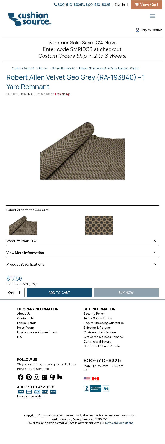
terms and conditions (119, 423)
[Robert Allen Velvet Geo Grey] (82, 150)
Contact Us (25, 318)
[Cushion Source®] (29, 24)
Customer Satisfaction (100, 332)
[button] (148, 30)
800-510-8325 (70, 4)
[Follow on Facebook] (20, 378)
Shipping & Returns (97, 327)
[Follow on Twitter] (44, 378)
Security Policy (94, 313)
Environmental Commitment (37, 332)
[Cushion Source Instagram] (37, 378)
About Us (23, 313)
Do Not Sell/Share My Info (102, 346)
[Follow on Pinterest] (29, 378)
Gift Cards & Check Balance (103, 337)
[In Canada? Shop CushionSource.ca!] (95, 381)
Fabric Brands (26, 323)
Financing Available (30, 396)
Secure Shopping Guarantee (104, 323)
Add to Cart (59, 293)
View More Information (25, 252)
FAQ (20, 337)
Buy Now (126, 293)
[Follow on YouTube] (52, 378)
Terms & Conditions (98, 318)
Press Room (25, 327)
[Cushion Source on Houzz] (59, 377)
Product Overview (21, 241)
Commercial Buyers (97, 341)
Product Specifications (25, 264)
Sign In (120, 4)
